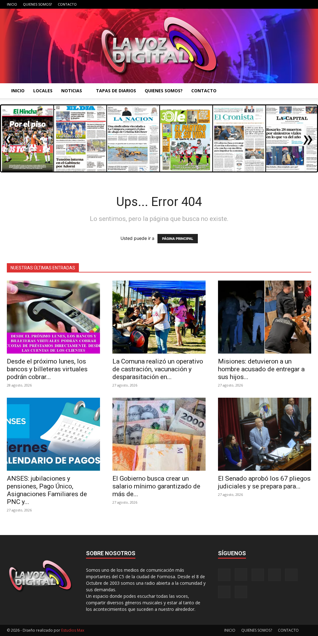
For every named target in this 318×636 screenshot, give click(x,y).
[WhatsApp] (296, 4)
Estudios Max (72, 630)
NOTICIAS (71, 91)
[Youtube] (306, 4)
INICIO (12, 4)
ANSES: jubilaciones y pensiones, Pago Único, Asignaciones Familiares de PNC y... (47, 490)
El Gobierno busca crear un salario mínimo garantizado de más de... (156, 486)
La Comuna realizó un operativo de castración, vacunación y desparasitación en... (157, 369)
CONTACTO (67, 4)
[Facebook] (245, 4)
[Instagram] (255, 4)
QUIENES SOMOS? (37, 4)
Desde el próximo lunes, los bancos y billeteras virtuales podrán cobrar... (47, 369)
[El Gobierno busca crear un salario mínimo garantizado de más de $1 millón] (159, 434)
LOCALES (42, 91)
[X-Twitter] (286, 4)
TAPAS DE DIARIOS (116, 91)
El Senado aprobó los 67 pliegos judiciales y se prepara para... (264, 482)
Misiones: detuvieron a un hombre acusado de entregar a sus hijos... (261, 369)
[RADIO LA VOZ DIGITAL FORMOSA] (159, 46)
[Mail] (265, 4)
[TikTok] (275, 4)
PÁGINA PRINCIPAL (177, 238)
